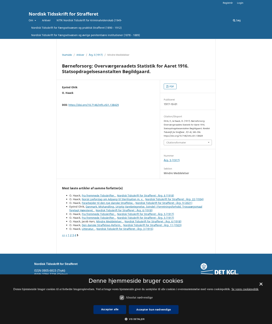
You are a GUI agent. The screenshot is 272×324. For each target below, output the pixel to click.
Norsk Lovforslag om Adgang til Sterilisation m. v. (113, 199)
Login (240, 2)
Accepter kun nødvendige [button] (153, 309)
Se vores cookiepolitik (245, 289)
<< (63, 235)
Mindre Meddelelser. (109, 221)
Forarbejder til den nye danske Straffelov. (108, 203)
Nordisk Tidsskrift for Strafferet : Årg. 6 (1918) (145, 195)
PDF (171, 86)
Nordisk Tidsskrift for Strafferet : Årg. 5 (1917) (145, 214)
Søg (238, 20)
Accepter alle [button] (110, 309)
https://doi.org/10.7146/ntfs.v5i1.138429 (93, 105)
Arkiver (46, 20)
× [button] (261, 285)
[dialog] (136, 299)
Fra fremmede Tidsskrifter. (99, 195)
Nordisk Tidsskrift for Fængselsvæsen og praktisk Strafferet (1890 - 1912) (76, 27)
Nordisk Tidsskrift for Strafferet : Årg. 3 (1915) (124, 229)
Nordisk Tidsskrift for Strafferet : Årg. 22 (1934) (174, 199)
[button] (136, 319)
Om (31, 20)
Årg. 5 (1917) (96, 54)
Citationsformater (176, 142)
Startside (67, 54)
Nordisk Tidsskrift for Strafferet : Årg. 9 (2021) (163, 203)
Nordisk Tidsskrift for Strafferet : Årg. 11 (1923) (152, 225)
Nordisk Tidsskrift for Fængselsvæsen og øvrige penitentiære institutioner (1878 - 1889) (85, 35)
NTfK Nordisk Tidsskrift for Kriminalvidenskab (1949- (89, 20)
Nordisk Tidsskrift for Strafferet (63, 14)
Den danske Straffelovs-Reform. (102, 225)
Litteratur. (88, 229)
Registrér (228, 2)
